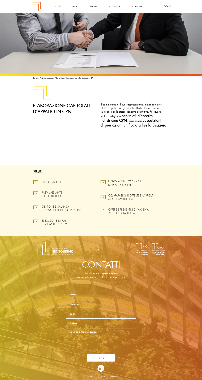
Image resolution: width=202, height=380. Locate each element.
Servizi (35, 78)
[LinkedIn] (100, 368)
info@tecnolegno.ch (86, 277)
